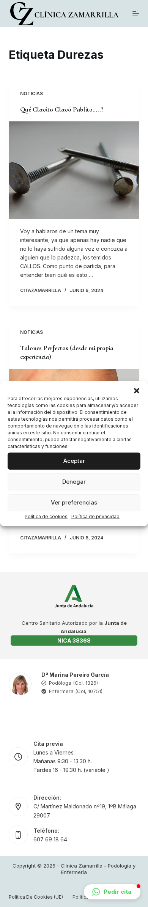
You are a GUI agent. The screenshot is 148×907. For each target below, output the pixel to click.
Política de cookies (46, 516)
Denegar (74, 481)
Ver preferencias (74, 502)
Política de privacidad (95, 516)
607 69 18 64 (50, 839)
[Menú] (135, 13)
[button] (136, 390)
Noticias (31, 93)
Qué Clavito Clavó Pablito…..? (62, 109)
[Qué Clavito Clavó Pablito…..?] (74, 170)
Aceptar (74, 460)
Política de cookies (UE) (36, 897)
